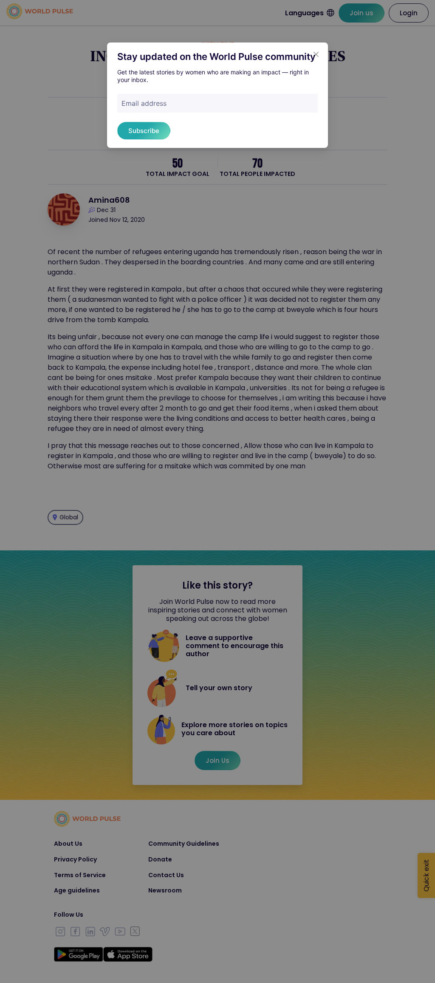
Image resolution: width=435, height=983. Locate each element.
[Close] (316, 54)
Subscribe (143, 131)
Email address (144, 103)
